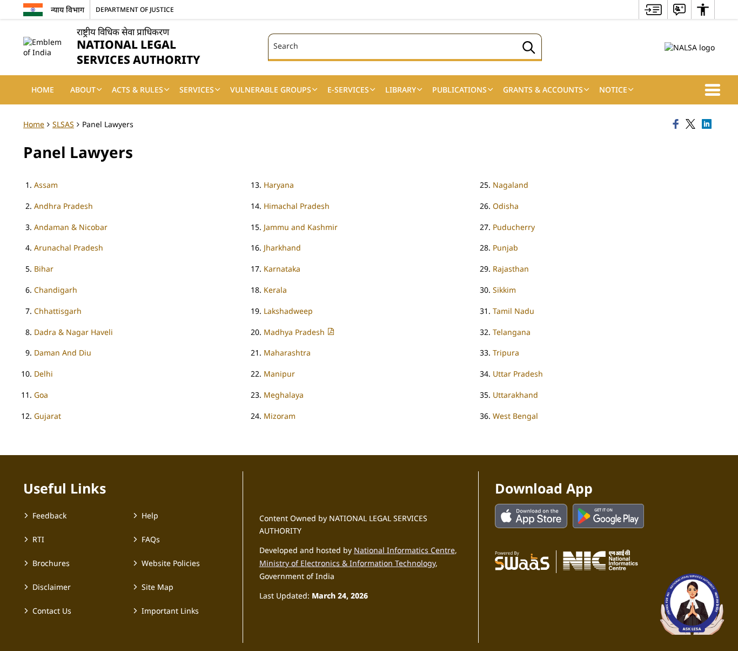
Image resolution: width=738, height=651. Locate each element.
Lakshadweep (288, 311)
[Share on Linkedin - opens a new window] (708, 124)
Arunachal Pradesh (68, 247)
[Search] (529, 49)
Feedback (49, 515)
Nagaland (510, 185)
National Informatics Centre (404, 550)
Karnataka (282, 269)
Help (150, 515)
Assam (46, 185)
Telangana (512, 332)
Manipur (279, 374)
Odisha (506, 206)
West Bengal (515, 416)
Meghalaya (284, 395)
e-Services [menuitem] (348, 89)
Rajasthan (511, 269)
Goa (41, 395)
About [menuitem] (83, 89)
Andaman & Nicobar (71, 227)
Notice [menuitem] (613, 89)
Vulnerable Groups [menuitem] (270, 89)
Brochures (51, 563)
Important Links (170, 611)
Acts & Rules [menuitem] (137, 89)
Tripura (506, 352)
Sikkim (504, 290)
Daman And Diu (62, 352)
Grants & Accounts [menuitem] (543, 89)
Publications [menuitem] (459, 89)
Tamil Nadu (513, 311)
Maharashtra (287, 352)
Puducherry (514, 227)
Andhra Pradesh (63, 206)
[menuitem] (653, 9)
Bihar (43, 269)
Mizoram (280, 416)
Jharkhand (282, 247)
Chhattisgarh (58, 311)
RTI (38, 539)
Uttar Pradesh (518, 374)
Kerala (275, 290)
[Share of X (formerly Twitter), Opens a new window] (692, 124)
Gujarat (47, 416)
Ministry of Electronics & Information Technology (347, 563)
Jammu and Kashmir (301, 227)
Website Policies (171, 563)
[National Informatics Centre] (600, 560)
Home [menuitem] (42, 89)
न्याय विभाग (67, 9)
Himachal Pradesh (297, 206)
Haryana (279, 185)
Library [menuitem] (400, 89)
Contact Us (51, 611)
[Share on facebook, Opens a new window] (677, 124)
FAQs (151, 539)
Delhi (43, 374)
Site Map (157, 587)
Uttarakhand (515, 395)
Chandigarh (55, 290)
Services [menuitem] (196, 89)
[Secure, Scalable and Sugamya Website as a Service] (522, 560)
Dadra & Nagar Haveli (73, 332)
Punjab (505, 247)
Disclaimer (51, 587)
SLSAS (63, 124)
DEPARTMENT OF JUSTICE (135, 9)
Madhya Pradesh (295, 332)
